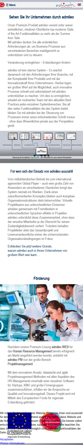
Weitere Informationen (12, 443)
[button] (35, 156)
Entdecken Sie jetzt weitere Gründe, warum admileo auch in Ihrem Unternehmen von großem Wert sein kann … (37, 250)
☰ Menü (10, 5)
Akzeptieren (6, 439)
